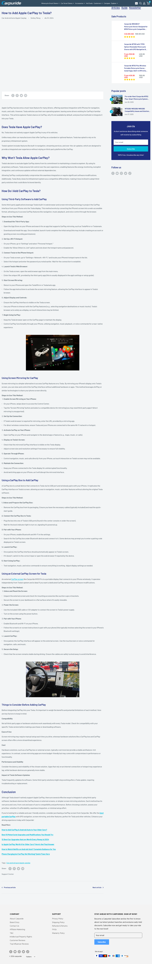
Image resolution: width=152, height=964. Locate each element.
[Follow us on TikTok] (129, 173)
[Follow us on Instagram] (121, 173)
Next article (97, 887)
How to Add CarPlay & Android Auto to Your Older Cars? (24, 830)
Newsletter (135, 7)
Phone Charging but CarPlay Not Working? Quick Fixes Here (26, 854)
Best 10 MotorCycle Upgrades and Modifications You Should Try (27, 834)
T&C (11, 933)
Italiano (29, 957)
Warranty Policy (58, 933)
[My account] (144, 3)
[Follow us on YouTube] (117, 173)
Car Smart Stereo (66, 3)
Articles (115, 7)
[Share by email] (25, 95)
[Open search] (140, 3)
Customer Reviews (17, 940)
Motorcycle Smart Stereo (50, 3)
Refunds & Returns (60, 926)
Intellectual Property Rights (21, 936)
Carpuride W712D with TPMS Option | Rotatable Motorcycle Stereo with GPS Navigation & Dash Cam (135, 47)
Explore (113, 3)
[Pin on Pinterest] (17, 95)
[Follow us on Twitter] (125, 173)
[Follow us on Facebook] (113, 173)
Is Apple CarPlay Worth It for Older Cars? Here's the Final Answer (28, 844)
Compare (107, 3)
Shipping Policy (58, 922)
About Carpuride (16, 918)
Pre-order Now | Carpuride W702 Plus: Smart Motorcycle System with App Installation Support (136, 97)
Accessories (79, 3)
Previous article (10, 887)
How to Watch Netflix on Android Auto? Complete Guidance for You (29, 849)
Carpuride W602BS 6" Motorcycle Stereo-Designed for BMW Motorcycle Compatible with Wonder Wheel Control (136, 26)
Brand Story (14, 922)
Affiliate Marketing (17, 929)
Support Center (8, 874)
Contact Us (14, 926)
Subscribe (131, 149)
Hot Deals (89, 3)
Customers (97, 3)
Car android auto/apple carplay (18, 863)
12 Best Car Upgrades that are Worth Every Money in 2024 (25, 839)
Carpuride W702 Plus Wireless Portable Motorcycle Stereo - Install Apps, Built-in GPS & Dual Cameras (135, 68)
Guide (124, 7)
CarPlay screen (17, 579)
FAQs (54, 929)
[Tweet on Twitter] (21, 95)
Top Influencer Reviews (19, 944)
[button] (148, 3)
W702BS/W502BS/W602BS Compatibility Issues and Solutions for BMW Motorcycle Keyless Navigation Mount (137, 110)
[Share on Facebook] (12, 95)
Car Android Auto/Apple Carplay (14, 18)
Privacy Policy (57, 918)
